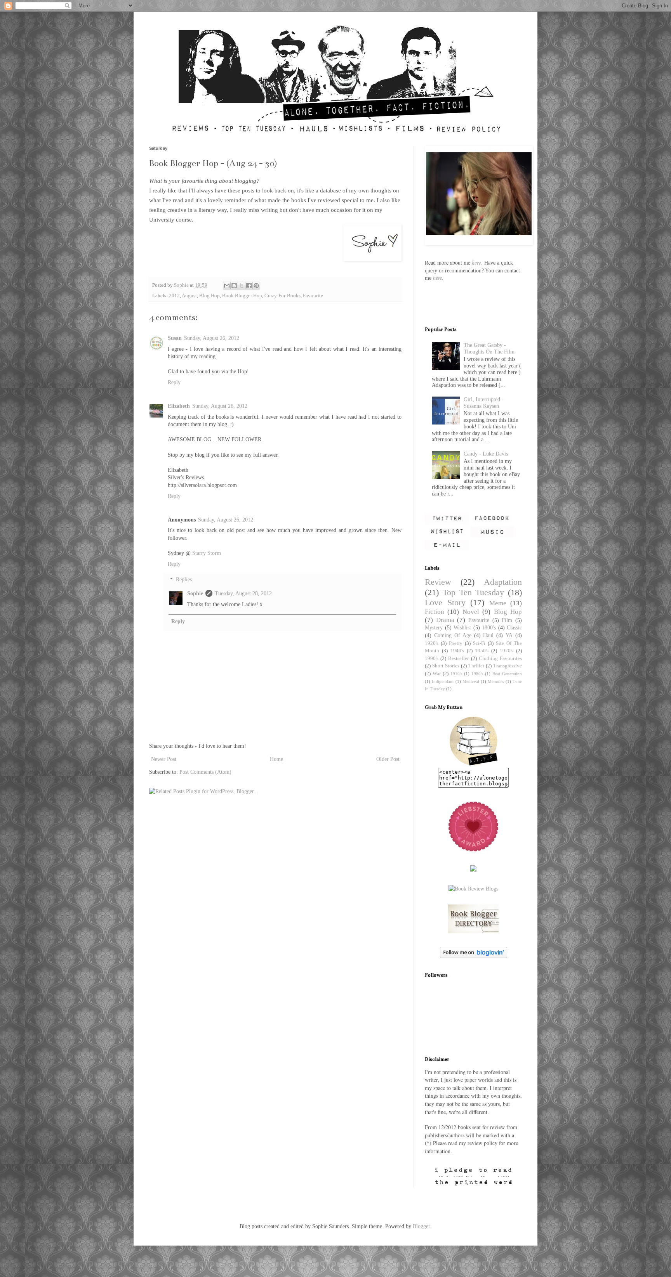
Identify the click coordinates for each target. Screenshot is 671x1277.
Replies (184, 580)
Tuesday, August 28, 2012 (243, 593)
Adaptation (503, 582)
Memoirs (496, 681)
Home (276, 759)
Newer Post (163, 759)
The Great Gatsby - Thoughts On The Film (489, 348)
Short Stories (445, 666)
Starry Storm (206, 553)
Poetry (455, 643)
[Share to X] (241, 285)
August (189, 295)
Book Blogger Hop (242, 295)
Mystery (434, 628)
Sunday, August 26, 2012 (211, 338)
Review (438, 582)
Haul (488, 635)
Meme (497, 603)
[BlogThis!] (234, 285)
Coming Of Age (452, 635)
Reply (174, 382)
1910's (456, 673)
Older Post (388, 759)
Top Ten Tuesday (473, 592)
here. (477, 262)
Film (507, 620)
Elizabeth (179, 406)
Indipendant (443, 681)
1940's (457, 650)
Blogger (421, 1226)
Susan (175, 338)
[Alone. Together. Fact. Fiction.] (473, 764)
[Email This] (227, 285)
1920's (431, 643)
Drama (445, 620)
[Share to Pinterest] (256, 285)
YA (509, 635)
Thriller (476, 666)
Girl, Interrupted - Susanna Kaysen (484, 403)
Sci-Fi (479, 643)
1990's (431, 658)
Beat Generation (507, 673)
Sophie (195, 593)
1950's (481, 650)
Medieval (470, 681)
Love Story (445, 602)
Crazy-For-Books (282, 295)
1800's (489, 628)
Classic (514, 628)
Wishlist (462, 628)
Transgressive (507, 666)
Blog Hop (209, 295)
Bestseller (458, 658)
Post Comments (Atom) (205, 772)
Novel (470, 611)
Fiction (434, 611)
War (437, 673)
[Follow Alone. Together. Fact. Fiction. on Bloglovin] (473, 956)
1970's (506, 650)
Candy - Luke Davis (486, 454)
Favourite (313, 295)
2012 (174, 295)
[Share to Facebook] (249, 285)
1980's (477, 673)
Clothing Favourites (500, 658)
